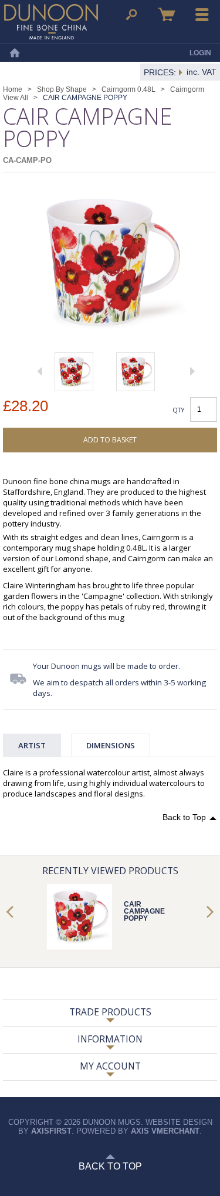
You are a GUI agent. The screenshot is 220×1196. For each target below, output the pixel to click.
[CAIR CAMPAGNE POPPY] (74, 371)
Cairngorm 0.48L (128, 89)
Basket (166, 14)
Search (131, 14)
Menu (202, 14)
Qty (178, 409)
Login (200, 53)
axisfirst (51, 1131)
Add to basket (110, 440)
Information (110, 1038)
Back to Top (184, 817)
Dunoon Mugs (51, 21)
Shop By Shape (62, 89)
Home (14, 53)
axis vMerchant (165, 1131)
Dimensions (110, 745)
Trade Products (110, 1011)
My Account (110, 1066)
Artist (32, 745)
